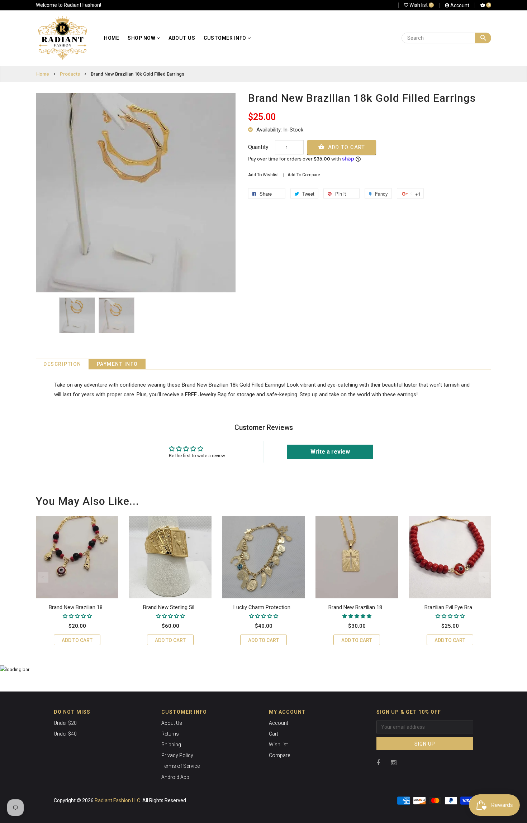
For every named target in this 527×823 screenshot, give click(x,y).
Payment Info (117, 364)
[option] (77, 315)
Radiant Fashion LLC (117, 800)
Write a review (330, 451)
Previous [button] (43, 577)
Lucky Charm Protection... (263, 607)
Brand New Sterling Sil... (170, 607)
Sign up (424, 744)
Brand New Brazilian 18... (77, 607)
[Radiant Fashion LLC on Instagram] (393, 762)
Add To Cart (345, 147)
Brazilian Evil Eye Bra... (449, 607)
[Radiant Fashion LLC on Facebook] (378, 762)
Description (62, 364)
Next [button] (484, 577)
